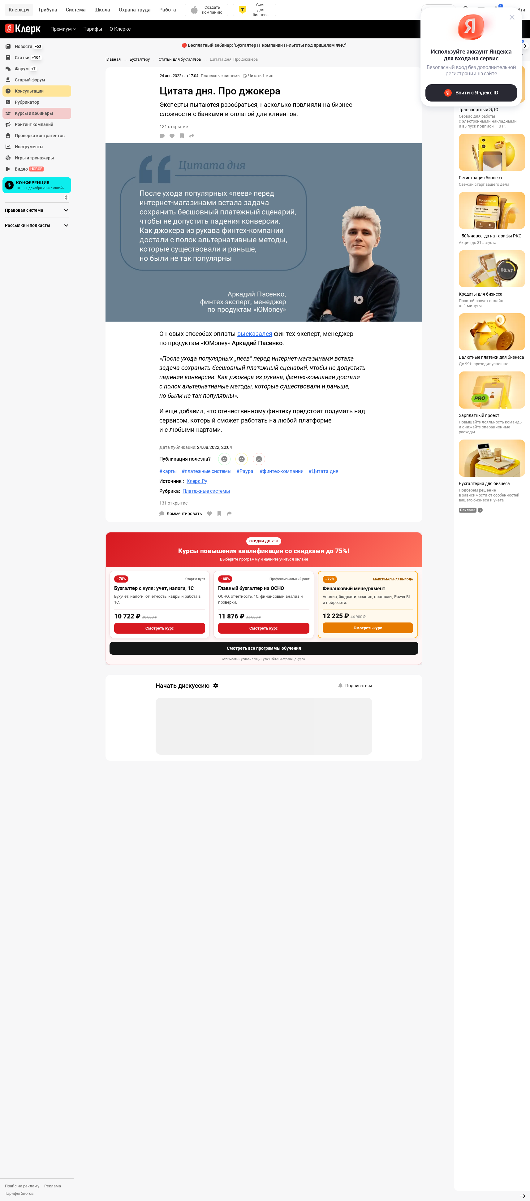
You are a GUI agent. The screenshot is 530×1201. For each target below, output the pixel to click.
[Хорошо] (224, 459)
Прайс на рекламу (22, 1186)
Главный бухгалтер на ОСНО (251, 588)
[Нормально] (241, 459)
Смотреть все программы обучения (264, 648)
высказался (254, 333)
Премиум (61, 29)
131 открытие (173, 503)
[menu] (39, 118)
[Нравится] (172, 135)
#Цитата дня (323, 471)
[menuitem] (36, 46)
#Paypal (245, 471)
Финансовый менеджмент (354, 589)
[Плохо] (259, 459)
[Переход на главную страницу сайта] (23, 29)
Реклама (52, 1186)
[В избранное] (181, 135)
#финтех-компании (282, 471)
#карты (168, 471)
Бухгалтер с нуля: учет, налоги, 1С (154, 588)
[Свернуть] (522, 1196)
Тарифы (93, 29)
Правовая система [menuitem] (24, 210)
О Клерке (120, 29)
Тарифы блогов (19, 1193)
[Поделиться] (191, 135)
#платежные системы (206, 471)
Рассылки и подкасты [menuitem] (27, 225)
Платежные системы (220, 75)
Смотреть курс (159, 628)
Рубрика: (169, 491)
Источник (171, 481)
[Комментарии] (162, 135)
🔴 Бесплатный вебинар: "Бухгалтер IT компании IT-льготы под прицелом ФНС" (264, 45)
